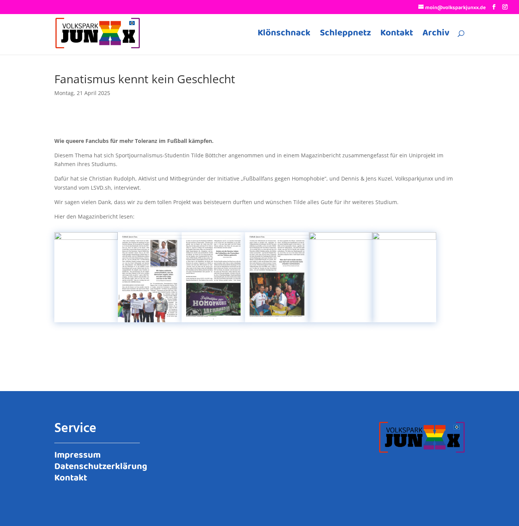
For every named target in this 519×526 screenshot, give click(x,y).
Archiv (435, 35)
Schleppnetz (345, 35)
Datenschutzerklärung (100, 465)
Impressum (77, 454)
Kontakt (396, 35)
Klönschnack (284, 35)
